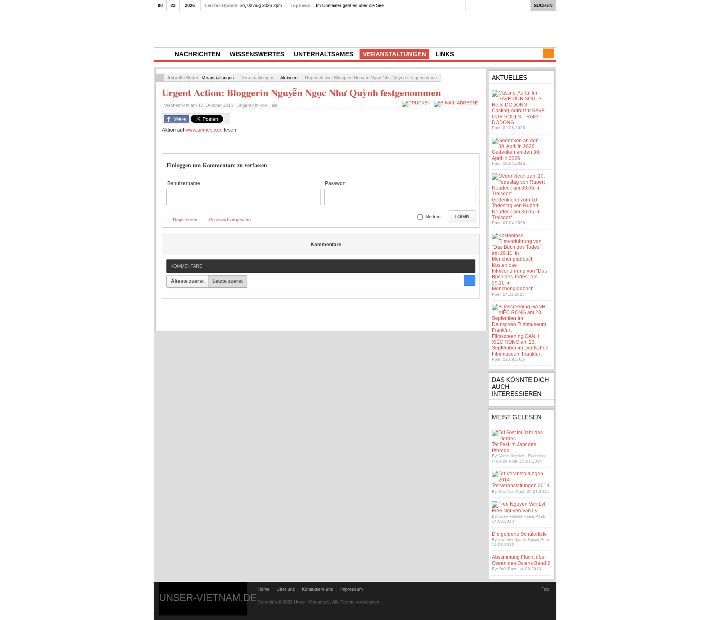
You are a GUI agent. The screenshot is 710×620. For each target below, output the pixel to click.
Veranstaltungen (218, 77)
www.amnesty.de (204, 130)
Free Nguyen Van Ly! (515, 511)
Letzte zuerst (227, 281)
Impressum (351, 589)
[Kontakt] (548, 53)
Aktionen (288, 77)
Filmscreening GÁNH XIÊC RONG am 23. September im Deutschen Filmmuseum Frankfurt (520, 345)
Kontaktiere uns (317, 589)
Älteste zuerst (187, 281)
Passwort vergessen (230, 219)
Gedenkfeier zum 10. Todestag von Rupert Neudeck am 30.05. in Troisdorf (516, 208)
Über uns (286, 589)
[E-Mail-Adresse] (457, 102)
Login (462, 217)
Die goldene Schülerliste (519, 534)
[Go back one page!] (160, 78)
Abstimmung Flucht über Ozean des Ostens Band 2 (521, 560)
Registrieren (185, 219)
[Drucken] (417, 102)
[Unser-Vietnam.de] (231, 28)
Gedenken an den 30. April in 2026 (516, 155)
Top (545, 589)
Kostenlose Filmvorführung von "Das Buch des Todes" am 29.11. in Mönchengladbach (519, 277)
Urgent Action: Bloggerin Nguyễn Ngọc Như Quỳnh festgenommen (301, 92)
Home (264, 589)
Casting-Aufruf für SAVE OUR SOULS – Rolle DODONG (518, 116)
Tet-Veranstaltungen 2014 (520, 485)
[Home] (162, 54)
